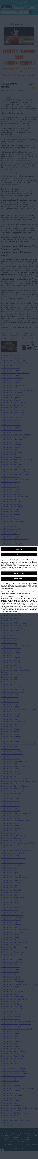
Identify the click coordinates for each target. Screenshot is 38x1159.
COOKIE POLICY (19, 579)
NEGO (19, 554)
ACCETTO (19, 549)
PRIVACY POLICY (19, 573)
